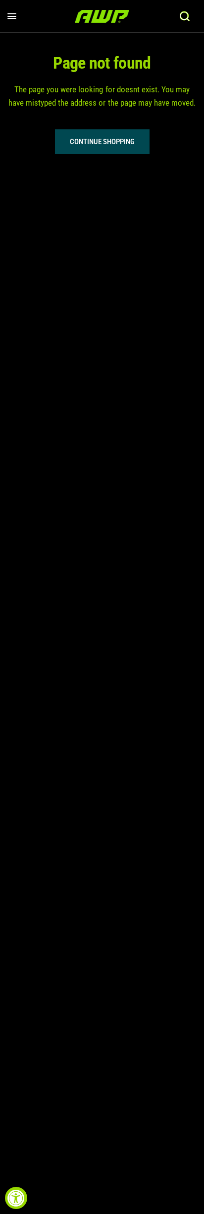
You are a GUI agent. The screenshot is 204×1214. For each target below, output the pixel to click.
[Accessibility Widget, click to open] (16, 1198)
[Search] (184, 16)
